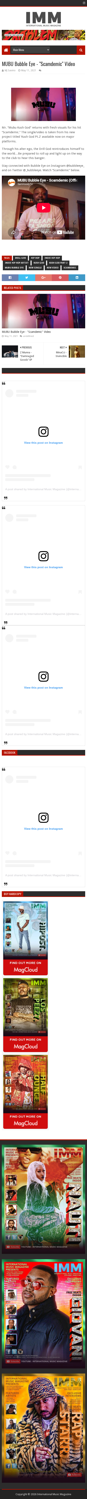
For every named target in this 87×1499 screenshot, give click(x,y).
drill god (20, 258)
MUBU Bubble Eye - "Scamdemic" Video (26, 331)
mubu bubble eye (14, 268)
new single (35, 268)
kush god (39, 263)
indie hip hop (52, 258)
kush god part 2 (58, 263)
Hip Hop (35, 258)
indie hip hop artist (17, 263)
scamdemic (70, 268)
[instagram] (83, 3)
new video (52, 268)
